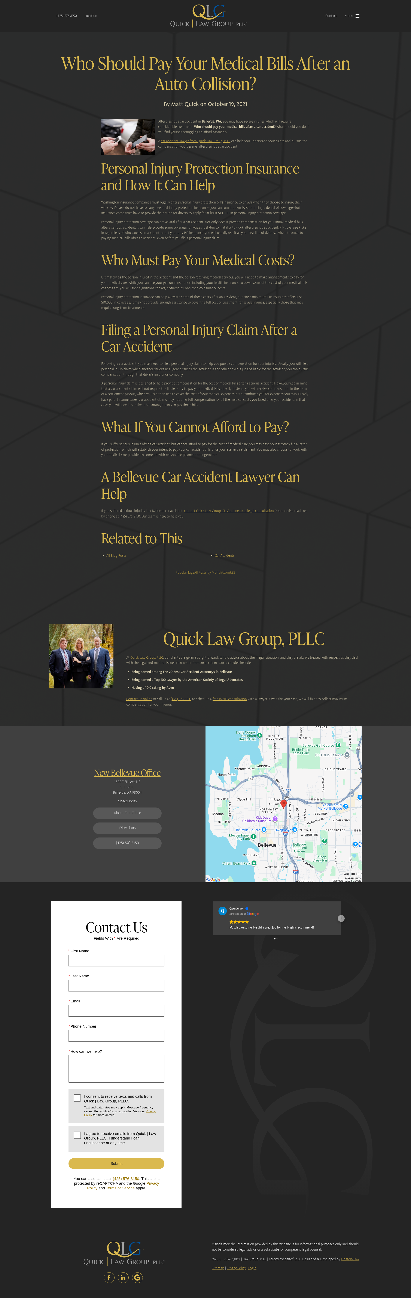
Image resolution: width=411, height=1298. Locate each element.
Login (252, 1268)
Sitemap (218, 1268)
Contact (331, 16)
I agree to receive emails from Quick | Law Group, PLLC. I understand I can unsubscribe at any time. (120, 1138)
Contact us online (139, 699)
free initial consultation (230, 699)
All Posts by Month (208, 572)
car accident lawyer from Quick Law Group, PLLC (195, 141)
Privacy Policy (236, 1268)
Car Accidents (225, 555)
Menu (349, 16)
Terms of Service (120, 1188)
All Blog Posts (116, 555)
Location (91, 16)
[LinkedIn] (123, 1277)
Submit (116, 1163)
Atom (226, 572)
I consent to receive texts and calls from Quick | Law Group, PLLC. (120, 1105)
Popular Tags (185, 572)
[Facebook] (109, 1277)
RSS (232, 572)
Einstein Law (350, 1259)
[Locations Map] (284, 804)
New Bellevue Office (127, 772)
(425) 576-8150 (67, 16)
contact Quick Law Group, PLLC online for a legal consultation (229, 511)
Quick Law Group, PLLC (146, 657)
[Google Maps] (137, 1277)
